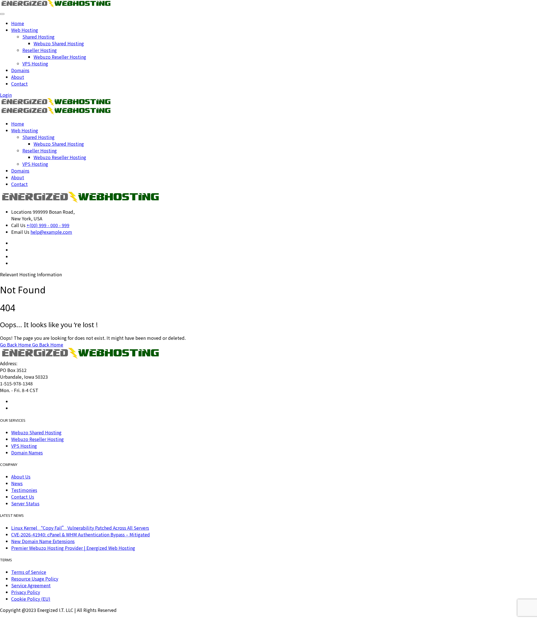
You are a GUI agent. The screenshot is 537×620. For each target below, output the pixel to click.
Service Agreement (31, 585)
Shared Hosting (38, 36)
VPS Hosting (35, 63)
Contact (19, 83)
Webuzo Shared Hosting (59, 43)
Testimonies (24, 490)
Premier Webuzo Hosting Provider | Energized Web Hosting (73, 547)
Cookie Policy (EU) (30, 598)
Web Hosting (24, 30)
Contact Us (22, 496)
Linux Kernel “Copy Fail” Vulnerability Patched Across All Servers (80, 527)
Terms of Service (28, 572)
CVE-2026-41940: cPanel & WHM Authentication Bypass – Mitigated (80, 534)
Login (6, 94)
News (17, 483)
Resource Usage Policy (34, 578)
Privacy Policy (25, 592)
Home (17, 23)
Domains (20, 70)
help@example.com (51, 231)
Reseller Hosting (39, 50)
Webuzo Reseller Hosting (60, 56)
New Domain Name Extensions (43, 541)
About (17, 77)
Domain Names (27, 452)
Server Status (25, 503)
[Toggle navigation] (2, 14)
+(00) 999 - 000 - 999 (48, 225)
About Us (20, 476)
